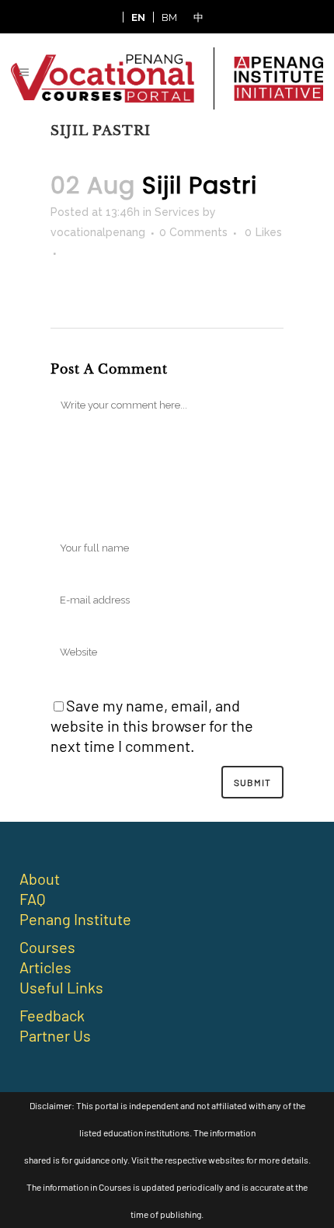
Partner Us (55, 1035)
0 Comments (193, 232)
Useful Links (61, 987)
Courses (47, 947)
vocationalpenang (97, 232)
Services (177, 212)
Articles (45, 967)
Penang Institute (75, 919)
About (39, 878)
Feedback (52, 1015)
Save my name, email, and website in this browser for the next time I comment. (151, 725)
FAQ (32, 898)
